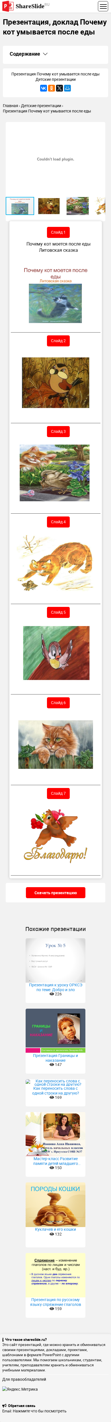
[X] (59, 88)
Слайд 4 (58, 521)
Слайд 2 (58, 340)
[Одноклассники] (51, 88)
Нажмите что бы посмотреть (40, 1411)
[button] (100, 127)
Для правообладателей (24, 1379)
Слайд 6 (58, 702)
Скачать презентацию (55, 892)
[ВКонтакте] (43, 88)
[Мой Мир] (67, 88)
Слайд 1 (58, 232)
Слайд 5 (58, 612)
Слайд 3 (58, 431)
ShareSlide (33, 6)
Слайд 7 (58, 793)
